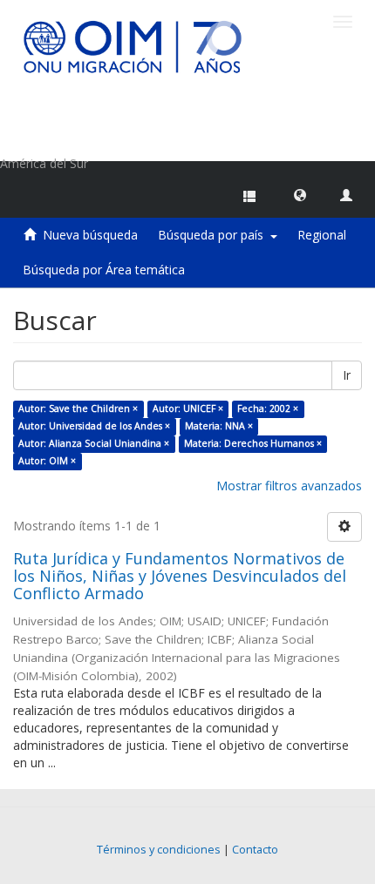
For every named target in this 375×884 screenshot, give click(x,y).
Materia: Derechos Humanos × (253, 443)
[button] (300, 194)
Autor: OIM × (47, 461)
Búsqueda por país (214, 234)
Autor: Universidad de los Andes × (94, 426)
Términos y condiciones (159, 849)
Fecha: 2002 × (267, 408)
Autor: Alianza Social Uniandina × (93, 443)
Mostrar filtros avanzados (289, 485)
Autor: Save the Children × (78, 408)
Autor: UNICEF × (188, 408)
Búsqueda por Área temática (104, 269)
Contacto (255, 849)
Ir (347, 375)
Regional (321, 234)
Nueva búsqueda (90, 234)
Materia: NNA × (219, 426)
